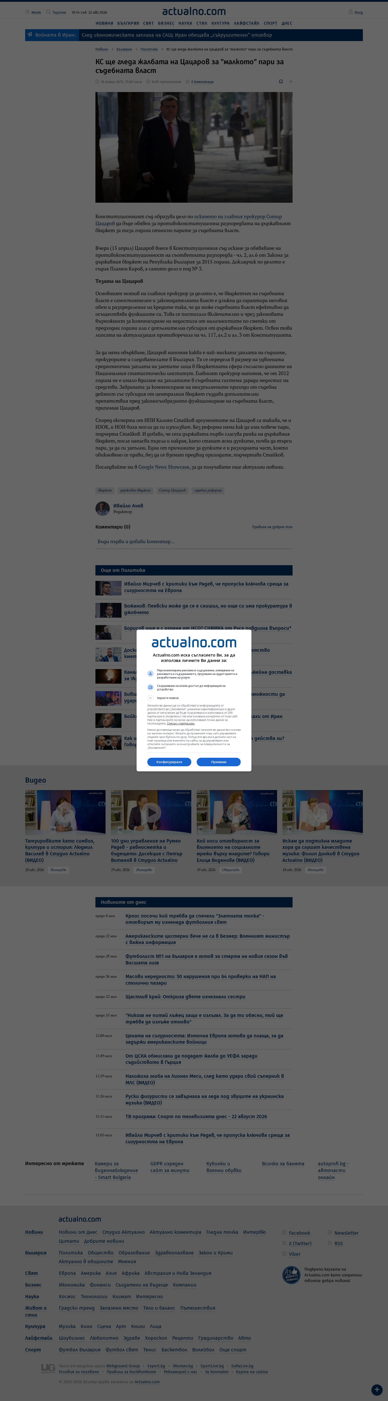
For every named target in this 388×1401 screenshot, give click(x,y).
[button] (194, 698)
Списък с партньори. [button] (181, 723)
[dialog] (194, 700)
